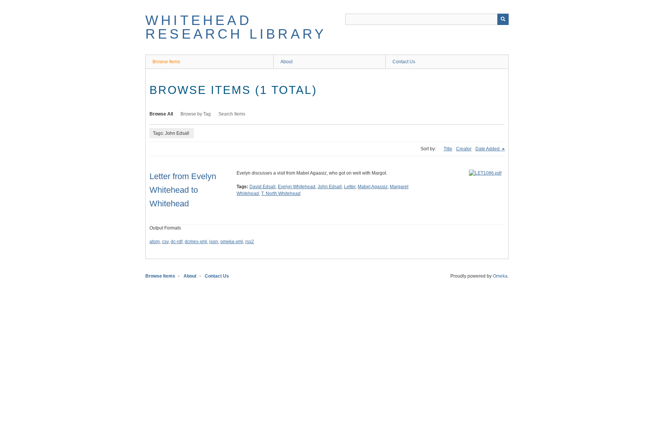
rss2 (249, 241)
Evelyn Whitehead (296, 186)
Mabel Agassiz (373, 186)
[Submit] (503, 19)
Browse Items (166, 61)
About (286, 61)
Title (448, 148)
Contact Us (403, 61)
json (213, 241)
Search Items (231, 114)
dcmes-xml (196, 241)
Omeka (500, 276)
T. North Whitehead (281, 193)
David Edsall (262, 186)
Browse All (161, 114)
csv (165, 241)
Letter (349, 186)
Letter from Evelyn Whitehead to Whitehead (182, 190)
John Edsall (330, 186)
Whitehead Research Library (235, 27)
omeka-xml (231, 241)
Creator (464, 148)
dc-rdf (176, 241)
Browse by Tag (196, 114)
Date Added (488, 148)
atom (154, 241)
